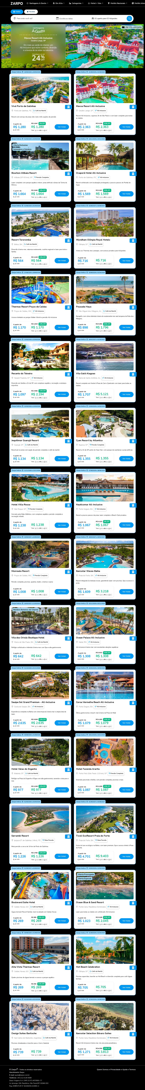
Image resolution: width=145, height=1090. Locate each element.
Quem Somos (103, 1069)
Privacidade (115, 1069)
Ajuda (124, 1069)
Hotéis (18, 12)
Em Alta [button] (59, 3)
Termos (132, 1069)
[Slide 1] (40, 100)
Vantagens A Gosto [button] (38, 3)
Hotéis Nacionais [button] (118, 3)
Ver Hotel (62, 127)
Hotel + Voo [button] (96, 3)
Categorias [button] (77, 3)
